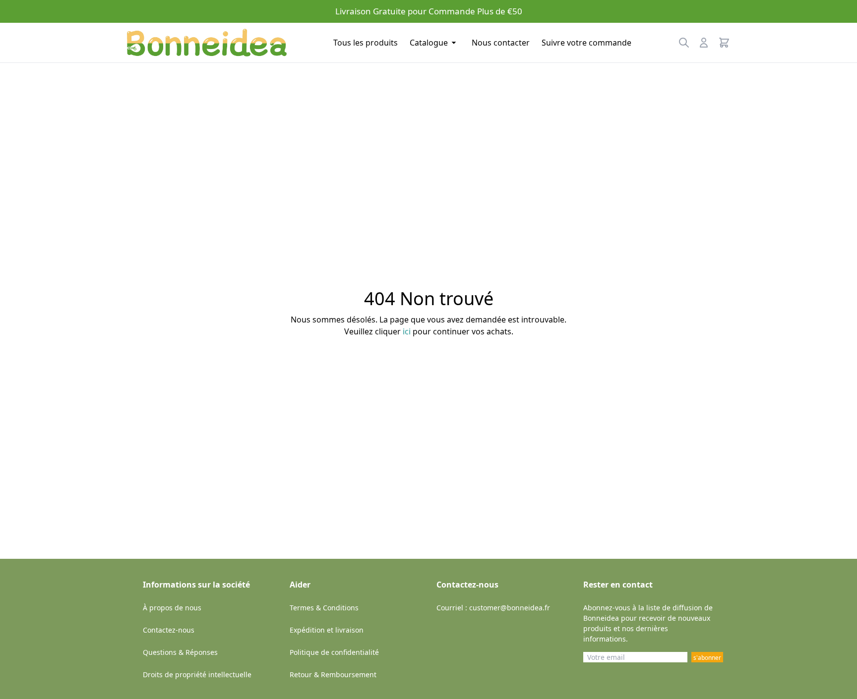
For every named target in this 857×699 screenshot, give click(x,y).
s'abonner (707, 657)
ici (407, 331)
